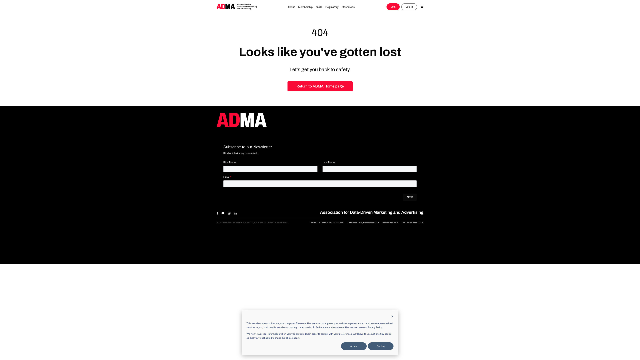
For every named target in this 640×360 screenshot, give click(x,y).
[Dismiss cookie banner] (392, 317)
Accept (354, 346)
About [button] (291, 7)
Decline (381, 346)
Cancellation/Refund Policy (363, 223)
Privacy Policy (390, 223)
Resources (348, 7)
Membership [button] (305, 7)
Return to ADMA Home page (320, 86)
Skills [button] (319, 7)
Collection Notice (412, 223)
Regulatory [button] (331, 7)
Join (393, 6)
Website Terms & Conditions (327, 223)
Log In (409, 6)
